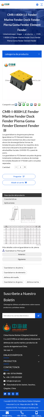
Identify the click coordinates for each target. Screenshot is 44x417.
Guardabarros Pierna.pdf (15, 251)
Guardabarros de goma (13, 282)
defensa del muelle (11, 277)
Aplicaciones (9, 203)
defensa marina (33, 282)
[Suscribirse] (38, 315)
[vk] (9, 393)
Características (10, 199)
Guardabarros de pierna (13, 268)
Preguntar (17, 176)
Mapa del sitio (25, 404)
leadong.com (33, 408)
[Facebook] (17, 393)
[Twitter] (5, 393)
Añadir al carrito (17, 182)
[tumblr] (13, 393)
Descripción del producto (14, 195)
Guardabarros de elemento (14, 272)
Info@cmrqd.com (14, 381)
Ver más (8, 350)
